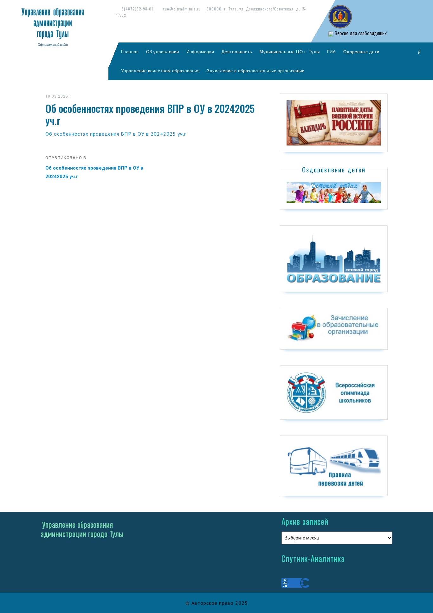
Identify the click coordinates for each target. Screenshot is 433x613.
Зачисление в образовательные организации (256, 70)
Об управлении (162, 51)
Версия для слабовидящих (360, 33)
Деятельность (237, 51)
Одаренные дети (361, 51)
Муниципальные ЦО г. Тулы (290, 51)
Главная (130, 51)
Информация (200, 51)
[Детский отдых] (334, 192)
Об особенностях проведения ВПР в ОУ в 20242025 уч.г (115, 134)
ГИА (331, 51)
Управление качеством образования (160, 70)
